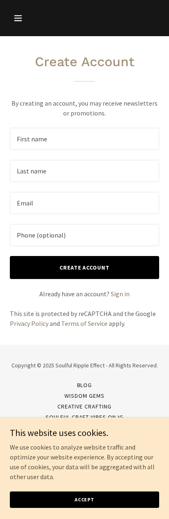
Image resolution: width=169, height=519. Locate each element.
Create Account (84, 267)
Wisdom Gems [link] (84, 395)
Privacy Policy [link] (29, 323)
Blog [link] (84, 385)
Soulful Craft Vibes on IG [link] (85, 417)
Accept (84, 499)
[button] (21, 18)
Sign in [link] (120, 294)
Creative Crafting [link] (84, 406)
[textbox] (84, 139)
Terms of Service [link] (84, 323)
